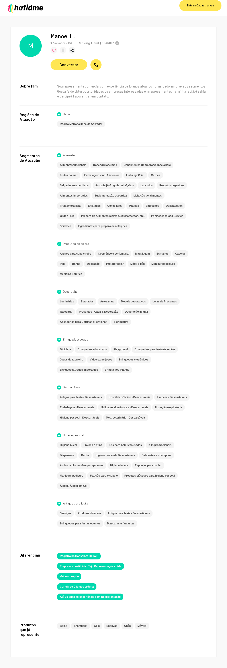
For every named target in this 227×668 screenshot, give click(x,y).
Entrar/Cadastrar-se (200, 5)
